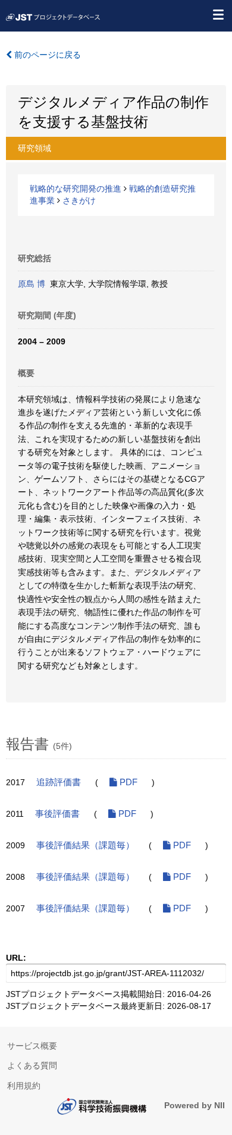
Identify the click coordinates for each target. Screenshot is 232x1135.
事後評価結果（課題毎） (85, 845)
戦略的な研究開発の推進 (75, 188)
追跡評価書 (58, 782)
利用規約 (23, 1085)
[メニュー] (217, 14)
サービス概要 (32, 1046)
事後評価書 (57, 814)
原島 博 (31, 284)
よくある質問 (32, 1065)
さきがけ (79, 200)
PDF (127, 782)
